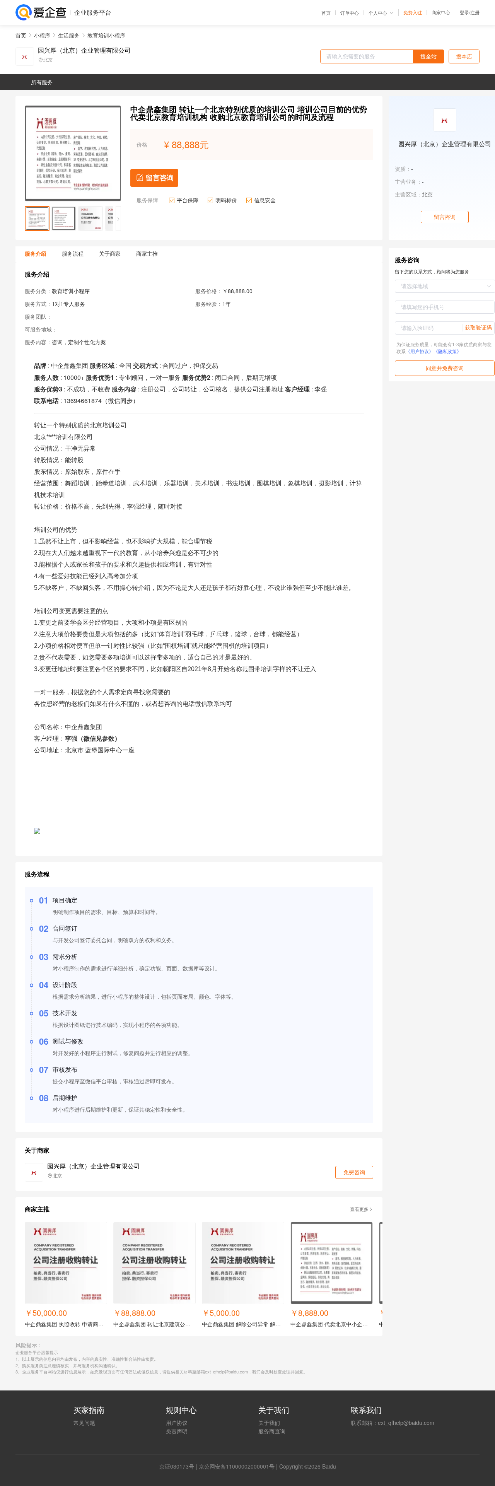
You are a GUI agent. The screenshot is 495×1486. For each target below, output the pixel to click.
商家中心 (441, 12)
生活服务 (69, 35)
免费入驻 (412, 12)
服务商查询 (271, 1431)
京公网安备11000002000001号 (237, 1466)
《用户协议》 (420, 351)
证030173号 (179, 1466)
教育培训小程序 (106, 35)
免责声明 (177, 1431)
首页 (326, 12)
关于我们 (269, 1422)
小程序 (42, 35)
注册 (475, 12)
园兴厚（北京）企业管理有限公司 (84, 50)
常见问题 (84, 1422)
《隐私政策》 (447, 351)
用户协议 (177, 1422)
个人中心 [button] (378, 12)
